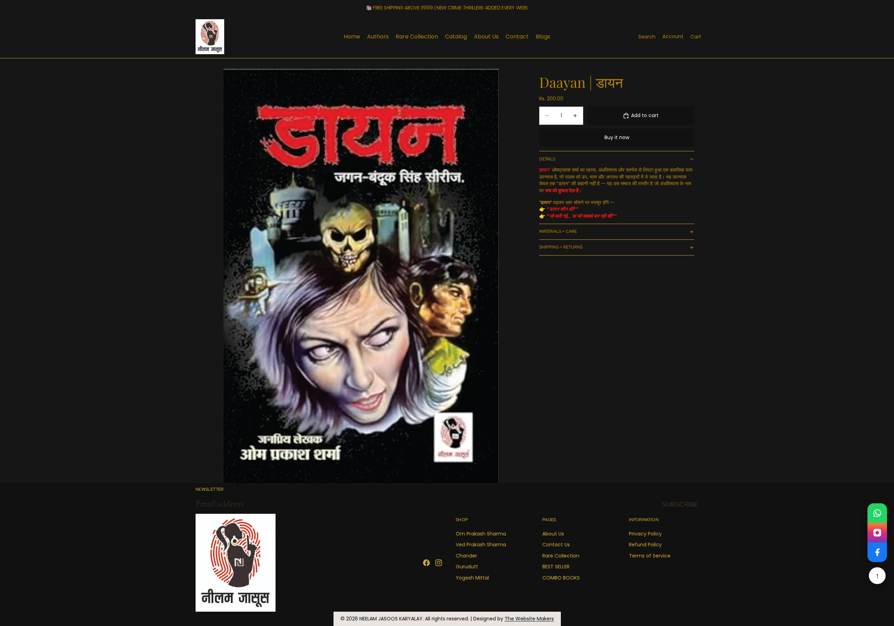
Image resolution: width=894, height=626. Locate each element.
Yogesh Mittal (472, 577)
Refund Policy (645, 544)
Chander (466, 555)
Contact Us (556, 544)
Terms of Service (649, 555)
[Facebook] (426, 563)
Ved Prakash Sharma (481, 544)
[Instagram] (438, 563)
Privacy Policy (645, 533)
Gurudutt (467, 566)
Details (547, 159)
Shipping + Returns (560, 247)
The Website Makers (529, 618)
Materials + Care (558, 231)
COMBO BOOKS (561, 577)
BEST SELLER (556, 566)
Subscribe (680, 504)
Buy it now (616, 137)
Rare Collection (560, 555)
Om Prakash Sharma (481, 533)
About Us (553, 533)
